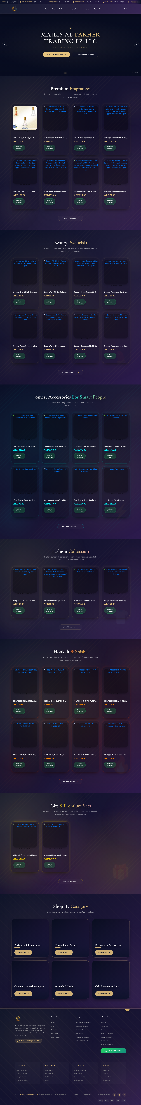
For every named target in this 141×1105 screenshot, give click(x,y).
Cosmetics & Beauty (66, 945)
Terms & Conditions (107, 1044)
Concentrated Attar (22, 1070)
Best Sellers (55, 1033)
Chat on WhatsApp (115, 1051)
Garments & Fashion (82, 1030)
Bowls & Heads (107, 1077)
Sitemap (75, 1094)
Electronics (97, 9)
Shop (54, 9)
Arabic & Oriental (22, 1073)
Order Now (87, 57)
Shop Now (22, 952)
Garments (85, 9)
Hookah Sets (106, 1070)
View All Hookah (69, 781)
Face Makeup (49, 1070)
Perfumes (62, 9)
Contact (126, 9)
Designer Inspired (22, 1077)
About (119, 9)
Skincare (47, 1080)
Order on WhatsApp (19, 147)
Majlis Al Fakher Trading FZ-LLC (29, 1094)
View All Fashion (69, 627)
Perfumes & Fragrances (27, 945)
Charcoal (105, 1073)
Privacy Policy (105, 1041)
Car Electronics (78, 1080)
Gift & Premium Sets (107, 986)
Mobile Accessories (80, 1070)
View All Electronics (69, 526)
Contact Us (104, 1026)
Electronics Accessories (108, 945)
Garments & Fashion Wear (29, 986)
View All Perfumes (69, 218)
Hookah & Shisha (64, 986)
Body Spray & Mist (22, 1080)
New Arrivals (55, 1030)
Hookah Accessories (82, 1037)
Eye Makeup (49, 1073)
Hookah (108, 9)
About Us (103, 1022)
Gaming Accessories (80, 1077)
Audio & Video (78, 1073)
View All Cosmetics (69, 372)
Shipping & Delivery (107, 1033)
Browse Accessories (58, 57)
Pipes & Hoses (107, 1080)
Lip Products (49, 1077)
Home (47, 9)
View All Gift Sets (69, 881)
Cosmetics (73, 9)
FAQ (102, 1030)
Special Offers (55, 1037)
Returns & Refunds (106, 1037)
